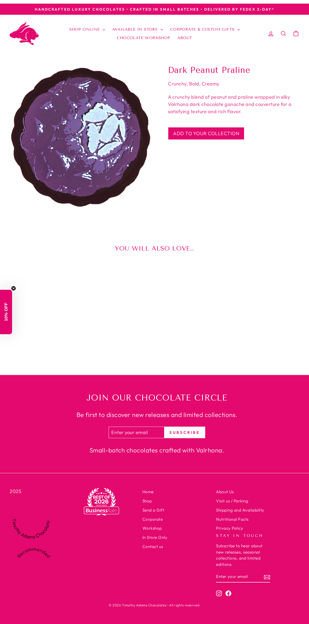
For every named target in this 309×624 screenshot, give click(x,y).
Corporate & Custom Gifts (203, 29)
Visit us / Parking (232, 500)
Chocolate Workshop (143, 37)
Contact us (152, 546)
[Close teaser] (13, 288)
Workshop (152, 528)
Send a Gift (153, 510)
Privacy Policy (229, 528)
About (184, 37)
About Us (225, 491)
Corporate (152, 519)
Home (148, 491)
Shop (147, 500)
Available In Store (135, 29)
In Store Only (155, 537)
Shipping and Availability (240, 510)
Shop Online (85, 29)
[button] (6, 312)
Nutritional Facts (232, 519)
